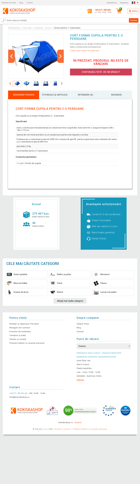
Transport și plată (17, 335)
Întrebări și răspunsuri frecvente (24, 324)
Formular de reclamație (20, 331)
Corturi (48, 28)
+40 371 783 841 (16, 393)
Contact (30, 3)
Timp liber (27, 28)
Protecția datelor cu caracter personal (26, 343)
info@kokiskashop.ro (19, 397)
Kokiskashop (14, 28)
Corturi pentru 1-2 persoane (67, 28)
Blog (21, 3)
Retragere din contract (19, 328)
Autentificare (112, 3)
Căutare (133, 20)
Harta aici (80, 380)
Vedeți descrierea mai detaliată (84, 51)
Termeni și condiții (17, 339)
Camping (38, 28)
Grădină (77, 422)
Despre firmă (83, 324)
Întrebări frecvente (9, 3)
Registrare (124, 3)
